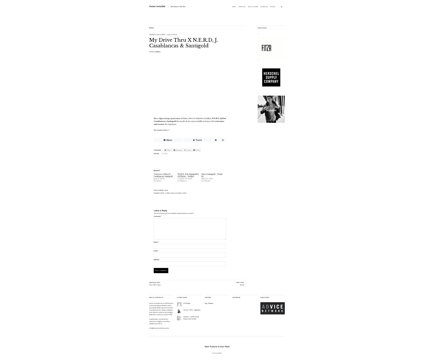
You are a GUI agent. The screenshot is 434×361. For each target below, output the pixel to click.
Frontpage (186, 303)
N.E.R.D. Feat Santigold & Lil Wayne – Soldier (188, 175)
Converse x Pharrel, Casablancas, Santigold (163, 175)
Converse (171, 124)
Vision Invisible (157, 6)
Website (156, 259)
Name (156, 242)
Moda (234, 6)
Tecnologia (264, 6)
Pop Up (240, 284)
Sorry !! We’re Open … (155, 284)
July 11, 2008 (161, 34)
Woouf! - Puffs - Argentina (191, 310)
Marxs (158, 52)
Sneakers (179, 193)
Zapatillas (242, 6)
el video (207, 118)
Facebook (236, 297)
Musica (272, 6)
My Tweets (209, 303)
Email (156, 251)
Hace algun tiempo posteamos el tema (170, 118)
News (151, 28)
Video (185, 193)
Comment (158, 216)
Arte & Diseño (253, 6)
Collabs (167, 193)
